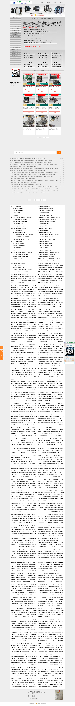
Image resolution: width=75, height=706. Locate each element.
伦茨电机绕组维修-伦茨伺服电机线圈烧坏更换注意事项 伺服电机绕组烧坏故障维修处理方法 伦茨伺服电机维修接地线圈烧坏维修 (32, 176)
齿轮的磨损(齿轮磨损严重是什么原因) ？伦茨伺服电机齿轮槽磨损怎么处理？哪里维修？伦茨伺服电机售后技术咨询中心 (30, 162)
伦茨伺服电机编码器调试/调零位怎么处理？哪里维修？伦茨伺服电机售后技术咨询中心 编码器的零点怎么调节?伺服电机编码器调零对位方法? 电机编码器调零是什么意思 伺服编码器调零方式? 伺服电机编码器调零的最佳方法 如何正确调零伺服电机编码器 (34, 172)
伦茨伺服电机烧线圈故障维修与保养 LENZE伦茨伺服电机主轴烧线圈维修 (22, 178)
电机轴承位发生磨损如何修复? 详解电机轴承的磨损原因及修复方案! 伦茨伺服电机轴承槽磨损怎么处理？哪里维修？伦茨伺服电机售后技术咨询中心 (34, 168)
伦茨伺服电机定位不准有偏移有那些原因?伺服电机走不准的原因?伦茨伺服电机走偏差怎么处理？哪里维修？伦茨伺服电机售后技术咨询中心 (34, 190)
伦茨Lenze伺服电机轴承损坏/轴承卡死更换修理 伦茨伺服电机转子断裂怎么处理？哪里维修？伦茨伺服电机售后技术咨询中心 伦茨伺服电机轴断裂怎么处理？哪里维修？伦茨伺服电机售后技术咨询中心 (34, 164)
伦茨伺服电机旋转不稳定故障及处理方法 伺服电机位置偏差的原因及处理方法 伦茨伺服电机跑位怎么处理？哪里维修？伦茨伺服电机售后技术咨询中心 (34, 188)
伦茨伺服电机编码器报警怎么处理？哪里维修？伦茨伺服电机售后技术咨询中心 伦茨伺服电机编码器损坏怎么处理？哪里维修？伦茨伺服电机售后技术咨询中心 (34, 186)
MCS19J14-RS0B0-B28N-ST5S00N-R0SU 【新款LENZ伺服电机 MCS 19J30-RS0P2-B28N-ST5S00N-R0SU (27, 158)
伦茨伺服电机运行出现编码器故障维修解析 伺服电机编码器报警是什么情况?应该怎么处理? (25, 184)
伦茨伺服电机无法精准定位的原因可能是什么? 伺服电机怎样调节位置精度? (23, 182)
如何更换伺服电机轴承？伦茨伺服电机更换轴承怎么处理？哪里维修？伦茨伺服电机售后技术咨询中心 (27, 170)
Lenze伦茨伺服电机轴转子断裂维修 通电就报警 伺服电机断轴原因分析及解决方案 (24, 166)
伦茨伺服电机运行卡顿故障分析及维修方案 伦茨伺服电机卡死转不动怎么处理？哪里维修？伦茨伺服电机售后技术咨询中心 (31, 160)
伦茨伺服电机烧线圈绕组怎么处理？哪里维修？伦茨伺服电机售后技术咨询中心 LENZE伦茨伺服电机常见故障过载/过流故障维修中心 (33, 174)
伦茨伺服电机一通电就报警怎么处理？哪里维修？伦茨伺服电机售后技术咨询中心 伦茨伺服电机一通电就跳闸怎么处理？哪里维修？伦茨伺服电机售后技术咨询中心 (34, 180)
